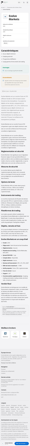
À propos (3, 369)
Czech (18, 409)
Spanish (8, 405)
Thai (17, 411)
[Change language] (20, 2)
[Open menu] (27, 2)
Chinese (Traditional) (20, 413)
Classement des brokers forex (14, 7)
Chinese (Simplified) (6, 414)
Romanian (13, 409)
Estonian (8, 409)
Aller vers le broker (21, 443)
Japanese (8, 411)
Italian (21, 407)
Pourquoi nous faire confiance (8, 363)
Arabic (24, 405)
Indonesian (4, 413)
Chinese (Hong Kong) (17, 414)
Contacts (3, 373)
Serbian (26, 407)
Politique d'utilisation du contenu (13, 314)
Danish (3, 409)
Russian (20, 405)
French (12, 407)
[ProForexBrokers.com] (5, 2)
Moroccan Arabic (5, 407)
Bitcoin (5, 43)
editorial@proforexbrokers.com (8, 394)
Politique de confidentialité (7, 371)
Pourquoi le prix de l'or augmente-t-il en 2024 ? (12, 384)
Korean (13, 411)
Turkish (3, 411)
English (3, 405)
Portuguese (14, 405)
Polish (22, 409)
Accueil (3, 7)
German (17, 407)
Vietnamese (11, 413)
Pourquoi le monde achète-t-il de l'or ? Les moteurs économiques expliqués (13, 380)
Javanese (21, 411)
